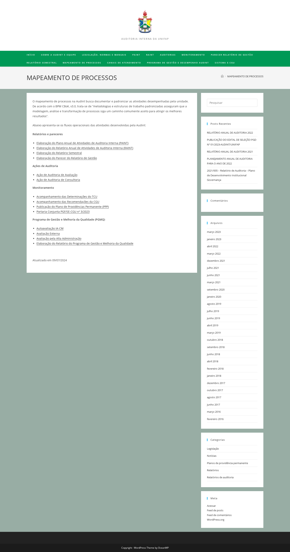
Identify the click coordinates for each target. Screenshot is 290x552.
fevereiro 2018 (215, 368)
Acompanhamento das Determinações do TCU (66, 196)
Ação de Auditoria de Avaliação (56, 175)
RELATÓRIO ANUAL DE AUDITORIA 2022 (230, 132)
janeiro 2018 (214, 375)
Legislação (213, 448)
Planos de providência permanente (227, 463)
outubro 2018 (215, 340)
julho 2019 (213, 311)
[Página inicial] (222, 76)
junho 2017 (213, 404)
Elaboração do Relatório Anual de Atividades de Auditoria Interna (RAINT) (84, 148)
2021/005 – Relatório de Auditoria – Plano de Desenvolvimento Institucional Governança (231, 175)
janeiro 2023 (214, 239)
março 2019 (214, 332)
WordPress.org (215, 519)
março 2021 (214, 282)
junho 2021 (213, 275)
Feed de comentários (219, 515)
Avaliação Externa (48, 233)
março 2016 (214, 411)
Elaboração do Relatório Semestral (59, 153)
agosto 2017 (214, 397)
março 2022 (214, 253)
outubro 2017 (215, 390)
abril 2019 (212, 325)
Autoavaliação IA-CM (50, 228)
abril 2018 (212, 361)
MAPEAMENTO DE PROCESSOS (245, 76)
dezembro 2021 (216, 260)
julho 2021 (213, 268)
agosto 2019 (214, 304)
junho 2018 (213, 354)
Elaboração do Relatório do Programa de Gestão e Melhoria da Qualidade (84, 243)
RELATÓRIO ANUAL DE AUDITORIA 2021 (230, 151)
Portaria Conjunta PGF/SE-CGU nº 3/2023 (63, 211)
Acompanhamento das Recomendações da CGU (67, 202)
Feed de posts (215, 510)
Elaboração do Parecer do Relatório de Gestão (66, 158)
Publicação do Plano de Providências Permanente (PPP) (72, 207)
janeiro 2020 (214, 296)
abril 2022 (212, 246)
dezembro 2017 (216, 383)
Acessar (211, 506)
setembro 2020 (216, 289)
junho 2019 (213, 318)
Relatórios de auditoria (220, 477)
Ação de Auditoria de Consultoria (58, 180)
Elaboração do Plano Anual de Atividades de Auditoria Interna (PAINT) (82, 143)
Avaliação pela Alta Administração (58, 238)
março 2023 (214, 232)
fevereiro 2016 (215, 419)
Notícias (211, 456)
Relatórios (213, 470)
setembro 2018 (216, 347)
